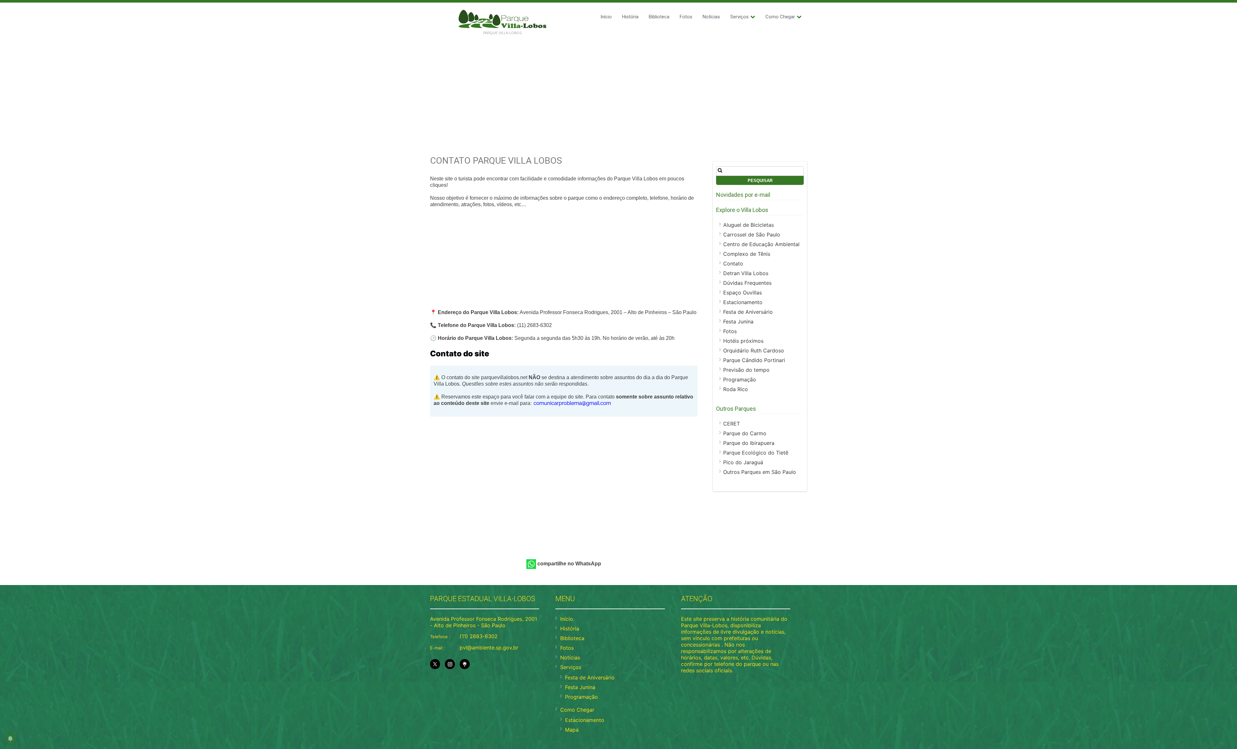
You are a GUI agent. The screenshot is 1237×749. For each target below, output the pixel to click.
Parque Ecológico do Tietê (755, 452)
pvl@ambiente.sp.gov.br (489, 647)
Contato (733, 263)
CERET (731, 423)
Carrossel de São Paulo (751, 234)
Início (606, 17)
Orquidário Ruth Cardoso (753, 350)
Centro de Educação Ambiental (761, 244)
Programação (739, 379)
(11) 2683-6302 (479, 636)
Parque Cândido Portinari (754, 360)
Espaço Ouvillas (742, 292)
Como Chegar (780, 17)
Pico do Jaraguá (743, 462)
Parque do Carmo (744, 433)
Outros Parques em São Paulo (759, 472)
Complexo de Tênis (746, 254)
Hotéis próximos (743, 341)
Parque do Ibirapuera (748, 443)
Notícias (711, 17)
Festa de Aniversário (748, 312)
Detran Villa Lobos (745, 273)
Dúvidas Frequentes (747, 283)
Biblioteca (659, 17)
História (630, 17)
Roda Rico (735, 389)
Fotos (686, 17)
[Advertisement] (618, 88)
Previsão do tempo (746, 370)
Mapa (572, 729)
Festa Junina (738, 321)
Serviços (739, 17)
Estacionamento (742, 302)
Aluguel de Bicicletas (748, 225)
